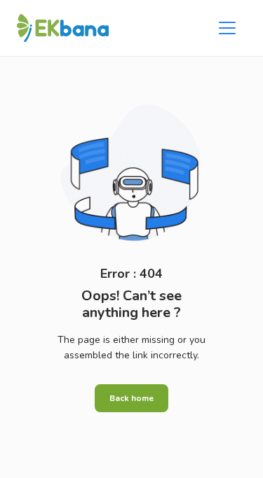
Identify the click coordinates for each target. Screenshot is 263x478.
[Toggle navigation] (227, 28)
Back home (131, 398)
